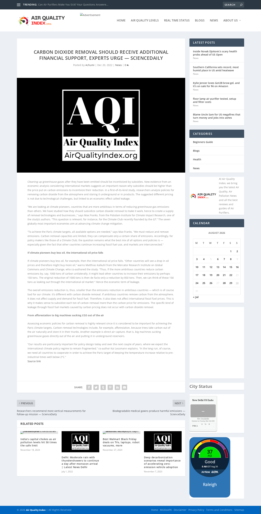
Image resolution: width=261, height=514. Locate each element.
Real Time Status (177, 20)
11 (203, 267)
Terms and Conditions (219, 510)
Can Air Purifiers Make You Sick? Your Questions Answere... (73, 4)
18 (203, 275)
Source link (34, 361)
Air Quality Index (36, 510)
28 (224, 283)
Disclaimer (180, 510)
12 (211, 267)
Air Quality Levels (145, 20)
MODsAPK (166, 510)
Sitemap (239, 510)
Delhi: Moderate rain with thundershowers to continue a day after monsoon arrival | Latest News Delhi (80, 462)
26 (211, 283)
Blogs (200, 20)
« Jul (196, 297)
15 (230, 267)
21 (224, 275)
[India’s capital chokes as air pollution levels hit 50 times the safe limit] (39, 432)
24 (196, 283)
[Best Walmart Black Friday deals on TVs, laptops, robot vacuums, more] (121, 432)
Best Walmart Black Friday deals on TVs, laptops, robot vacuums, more (121, 442)
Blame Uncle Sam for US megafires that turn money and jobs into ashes (216, 116)
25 (203, 283)
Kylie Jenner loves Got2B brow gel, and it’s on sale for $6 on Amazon (216, 84)
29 (230, 283)
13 (217, 267)
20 (217, 275)
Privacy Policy (196, 510)
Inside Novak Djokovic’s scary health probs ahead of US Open (215, 53)
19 (211, 275)
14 (224, 267)
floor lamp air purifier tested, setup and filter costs (214, 100)
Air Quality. (211, 400)
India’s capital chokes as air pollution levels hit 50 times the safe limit (38, 442)
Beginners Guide (203, 142)
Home (121, 20)
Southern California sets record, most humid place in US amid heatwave (216, 68)
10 (196, 267)
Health (197, 159)
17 (196, 275)
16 (237, 267)
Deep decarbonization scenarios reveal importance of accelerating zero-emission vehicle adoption (162, 462)
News (214, 20)
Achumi (89, 65)
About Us (230, 20)
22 (230, 275)
